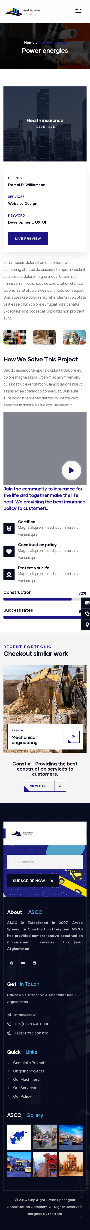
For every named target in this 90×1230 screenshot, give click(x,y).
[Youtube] (22, 963)
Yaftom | (56, 1213)
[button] (84, 127)
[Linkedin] (34, 963)
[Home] (22, 11)
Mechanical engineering (24, 739)
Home (29, 42)
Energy (18, 730)
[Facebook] (11, 963)
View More (39, 786)
